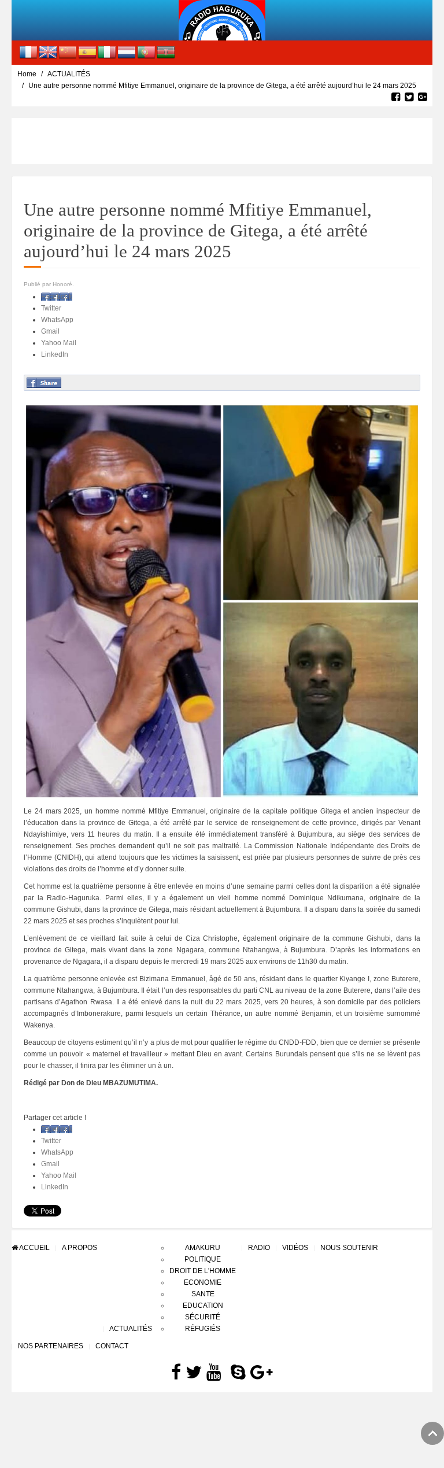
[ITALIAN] (107, 52)
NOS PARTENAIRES (50, 1346)
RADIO (259, 1248)
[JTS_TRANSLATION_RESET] (28, 52)
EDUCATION (203, 1305)
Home (26, 74)
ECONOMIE (202, 1282)
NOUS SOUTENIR (349, 1248)
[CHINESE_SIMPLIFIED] (67, 52)
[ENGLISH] (48, 52)
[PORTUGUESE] (146, 52)
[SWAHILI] (166, 52)
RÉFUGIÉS (202, 1329)
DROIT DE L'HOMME (202, 1271)
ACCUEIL (34, 1248)
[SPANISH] (87, 52)
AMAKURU (202, 1248)
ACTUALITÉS (68, 74)
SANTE (202, 1294)
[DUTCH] (126, 52)
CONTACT (111, 1346)
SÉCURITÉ (202, 1317)
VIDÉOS (295, 1248)
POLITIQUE (202, 1259)
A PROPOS (79, 1248)
